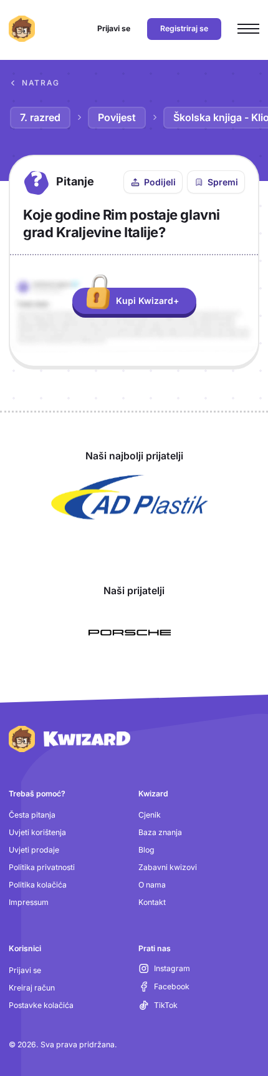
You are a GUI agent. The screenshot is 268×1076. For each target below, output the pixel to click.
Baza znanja (160, 832)
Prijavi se (25, 970)
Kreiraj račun (32, 987)
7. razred (40, 117)
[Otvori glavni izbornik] (248, 29)
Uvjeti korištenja (37, 832)
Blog (146, 849)
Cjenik (149, 814)
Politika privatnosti (42, 867)
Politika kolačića (38, 884)
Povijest (117, 117)
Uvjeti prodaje (34, 849)
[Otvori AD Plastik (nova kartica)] (129, 497)
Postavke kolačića (41, 1005)
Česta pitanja (32, 814)
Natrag (41, 82)
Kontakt (152, 902)
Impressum (29, 902)
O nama (152, 884)
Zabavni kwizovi (167, 867)
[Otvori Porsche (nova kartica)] (129, 633)
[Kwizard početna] (22, 29)
